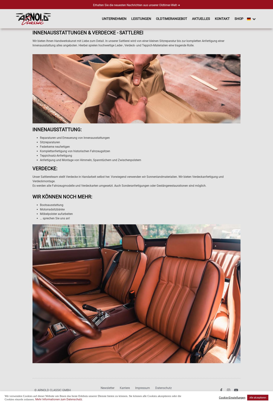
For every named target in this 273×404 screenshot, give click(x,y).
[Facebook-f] (221, 390)
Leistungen (141, 19)
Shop (239, 19)
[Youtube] (236, 390)
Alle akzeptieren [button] (257, 397)
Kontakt (222, 19)
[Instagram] (228, 390)
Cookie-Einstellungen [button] (232, 397)
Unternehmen (114, 19)
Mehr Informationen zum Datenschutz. (59, 399)
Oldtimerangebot (171, 19)
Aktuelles (201, 19)
